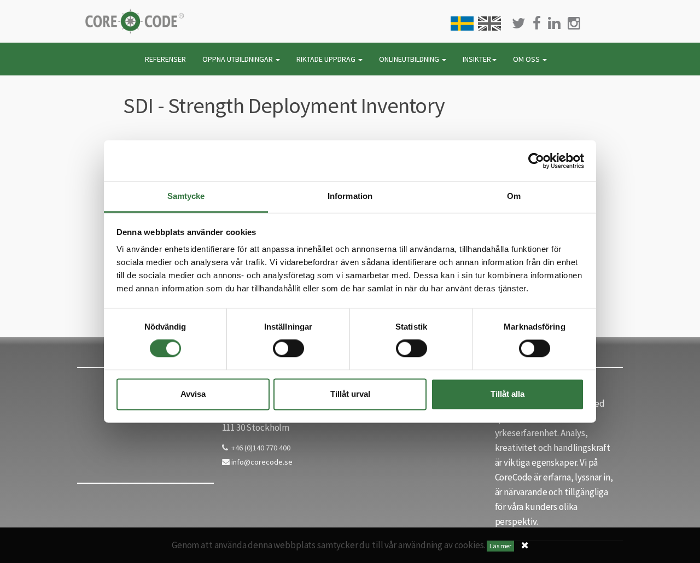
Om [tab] (514, 196)
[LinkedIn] (554, 23)
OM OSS (527, 59)
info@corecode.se (261, 462)
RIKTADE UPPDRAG (326, 59)
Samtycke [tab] (186, 196)
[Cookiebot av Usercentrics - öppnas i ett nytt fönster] (536, 161)
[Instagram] (574, 23)
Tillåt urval (350, 393)
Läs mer (500, 546)
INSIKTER (477, 59)
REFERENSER (165, 59)
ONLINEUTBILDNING (410, 59)
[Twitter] (519, 23)
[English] (489, 23)
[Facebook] (537, 23)
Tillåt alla (507, 393)
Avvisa (193, 393)
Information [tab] (350, 196)
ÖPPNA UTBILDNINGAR (238, 59)
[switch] (288, 348)
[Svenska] (462, 23)
